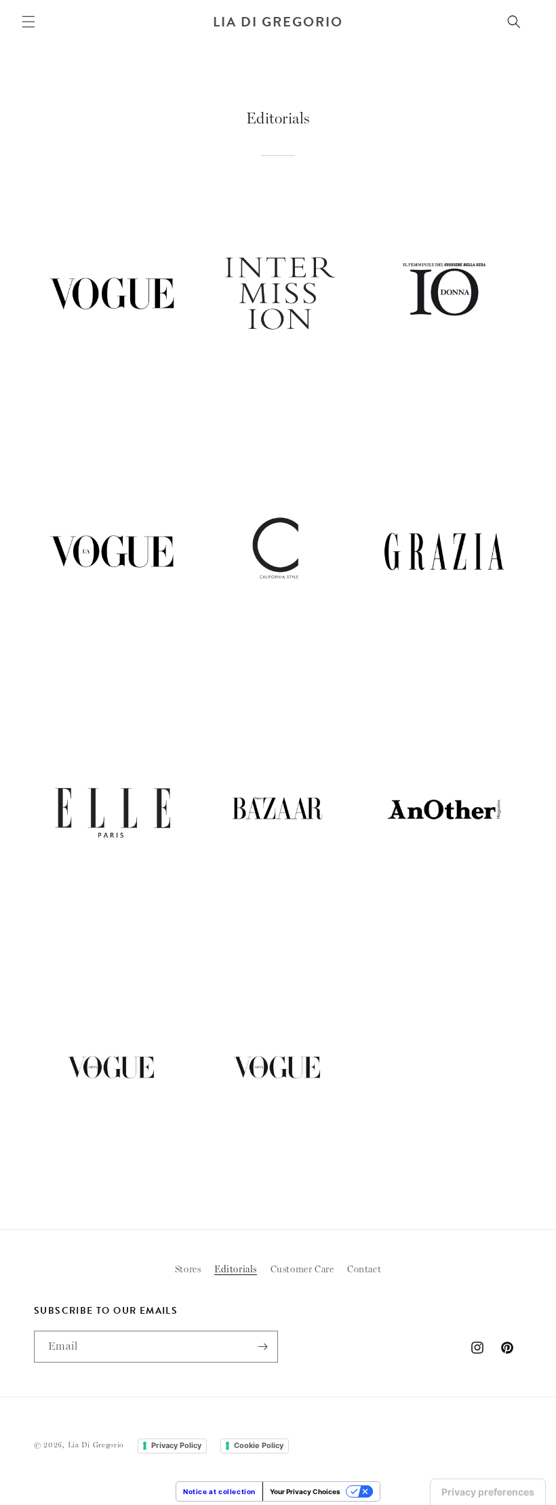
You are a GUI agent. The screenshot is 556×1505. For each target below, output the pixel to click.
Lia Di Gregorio (96, 1445)
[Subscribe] (262, 1347)
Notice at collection (219, 1491)
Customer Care (302, 1269)
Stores (188, 1269)
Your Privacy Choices (305, 1491)
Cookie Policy (258, 1445)
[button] (28, 22)
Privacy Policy (176, 1445)
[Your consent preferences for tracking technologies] (488, 1492)
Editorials (235, 1269)
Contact (364, 1269)
